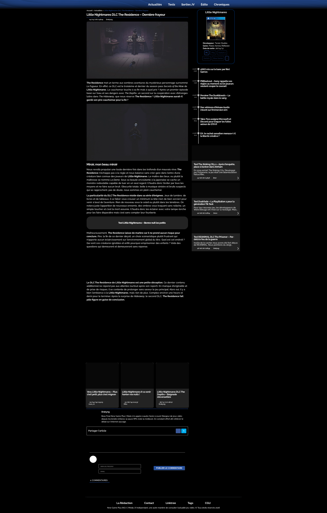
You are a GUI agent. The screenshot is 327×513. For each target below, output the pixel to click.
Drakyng (105, 412)
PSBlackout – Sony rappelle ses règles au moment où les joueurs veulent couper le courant (217, 84)
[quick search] (235, 4)
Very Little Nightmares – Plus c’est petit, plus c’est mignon (102, 393)
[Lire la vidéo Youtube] (137, 332)
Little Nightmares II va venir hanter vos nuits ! (136, 393)
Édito (204, 4)
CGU (208, 503)
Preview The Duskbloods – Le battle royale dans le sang (215, 96)
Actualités (155, 4)
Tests (171, 4)
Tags (190, 503)
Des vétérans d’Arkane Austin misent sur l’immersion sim (215, 108)
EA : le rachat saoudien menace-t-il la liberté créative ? (218, 134)
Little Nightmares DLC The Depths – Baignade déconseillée (171, 394)
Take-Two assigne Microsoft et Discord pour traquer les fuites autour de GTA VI (215, 121)
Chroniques (221, 4)
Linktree (171, 503)
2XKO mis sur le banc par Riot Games (215, 70)
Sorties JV (188, 4)
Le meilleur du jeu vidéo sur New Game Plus (101, 4)
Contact (149, 503)
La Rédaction (124, 503)
